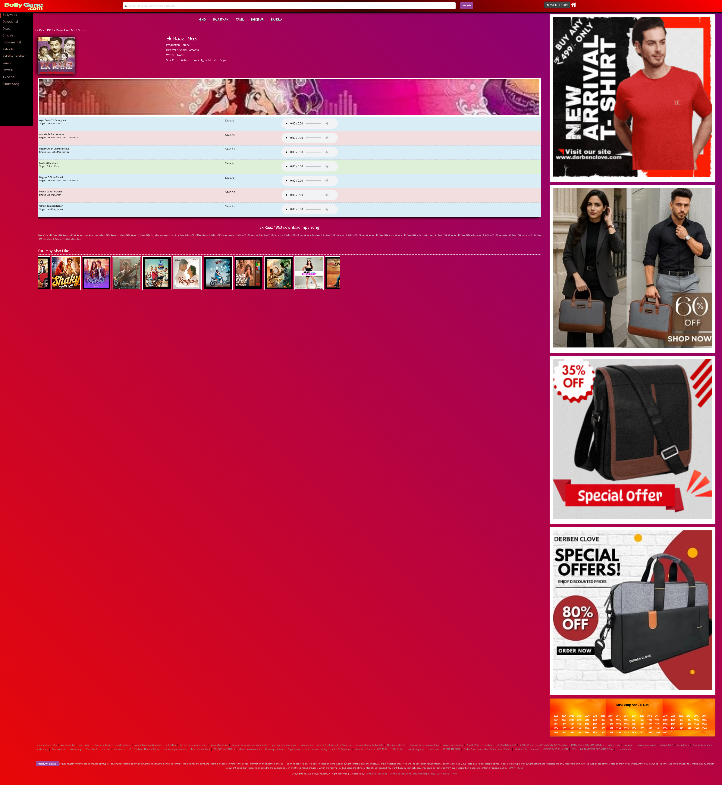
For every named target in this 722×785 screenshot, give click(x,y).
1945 (704, 728)
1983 (564, 724)
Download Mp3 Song (376, 773)
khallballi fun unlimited (526, 749)
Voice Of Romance (341, 749)
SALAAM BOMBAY (506, 744)
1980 (587, 724)
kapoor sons (306, 744)
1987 (688, 720)
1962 (571, 728)
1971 (657, 724)
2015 (626, 715)
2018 (603, 715)
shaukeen (433, 749)
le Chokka (171, 744)
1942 (571, 732)
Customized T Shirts (447, 773)
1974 (634, 724)
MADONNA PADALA (224, 749)
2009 (673, 715)
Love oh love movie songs (193, 744)
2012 (649, 715)
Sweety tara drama (453, 744)
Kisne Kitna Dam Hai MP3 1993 (371, 749)
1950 (665, 728)
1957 (610, 728)
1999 (595, 720)
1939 (595, 732)
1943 (564, 732)
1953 (642, 728)
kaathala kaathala (200, 749)
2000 (587, 720)
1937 (610, 732)
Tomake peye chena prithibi (424, 744)
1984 (556, 724)
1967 (688, 724)
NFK (574, 749)
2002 (571, 720)
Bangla (276, 19)
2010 (665, 715)
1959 (595, 728)
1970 (665, 724)
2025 (556, 715)
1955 (626, 728)
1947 (688, 728)
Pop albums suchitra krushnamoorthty (308, 749)
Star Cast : (172, 60)
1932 (649, 732)
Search (467, 5)
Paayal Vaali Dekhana (50, 191)
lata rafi (106, 749)
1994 (634, 720)
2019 (595, 715)
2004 (556, 720)
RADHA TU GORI (451, 749)
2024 (564, 715)
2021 (579, 715)
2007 (688, 715)
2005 (704, 715)
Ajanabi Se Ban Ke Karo (51, 134)
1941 (579, 732)
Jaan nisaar (84, 744)
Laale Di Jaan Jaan (48, 163)
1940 (587, 732)
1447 (665, 732)
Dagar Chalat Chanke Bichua (54, 148)
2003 (564, 720)
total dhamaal (624, 749)
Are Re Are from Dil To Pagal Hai (334, 744)
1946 (696, 728)
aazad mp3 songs (647, 744)
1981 (579, 724)
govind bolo (683, 744)
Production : (173, 45)
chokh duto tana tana (250, 749)
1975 (626, 724)
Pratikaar (628, 744)
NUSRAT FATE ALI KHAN (555, 749)
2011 (657, 715)
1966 (696, 724)
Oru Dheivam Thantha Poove (144, 749)
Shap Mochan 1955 (47, 744)
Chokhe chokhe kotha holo (369, 744)
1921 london (397, 749)
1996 (618, 720)
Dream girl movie (274, 749)
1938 (603, 732)
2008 (681, 715)
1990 (665, 720)
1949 (673, 728)
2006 (696, 715)
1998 (603, 720)
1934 (634, 732)
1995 (626, 720)
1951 (657, 728)
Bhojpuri (257, 19)
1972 (649, 724)
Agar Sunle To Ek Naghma (53, 120)
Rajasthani (221, 19)
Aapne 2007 (666, 744)
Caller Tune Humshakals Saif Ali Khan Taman (487, 749)
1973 (642, 724)
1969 (673, 724)
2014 (634, 715)
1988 (681, 720)
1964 (556, 728)
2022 (571, 715)
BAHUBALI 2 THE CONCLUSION (587, 744)
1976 (618, 724)
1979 (595, 724)
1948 (681, 728)
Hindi (202, 19)
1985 (704, 720)
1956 (618, 728)
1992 (649, 720)
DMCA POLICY (515, 767)
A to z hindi (614, 744)
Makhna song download (284, 744)
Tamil (240, 19)
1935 (626, 732)
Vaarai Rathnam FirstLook (148, 744)
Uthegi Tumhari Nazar (51, 205)
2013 (642, 715)
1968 (681, 724)
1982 (571, 724)
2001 (579, 720)
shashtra (488, 744)
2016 (618, 715)
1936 (618, 732)
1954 (634, 728)
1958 (603, 728)
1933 (642, 732)
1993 (642, 720)
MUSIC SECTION (558, 5)
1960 (587, 728)
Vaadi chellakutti (219, 744)
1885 (657, 732)
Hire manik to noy (396, 744)
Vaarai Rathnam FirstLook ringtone (113, 744)
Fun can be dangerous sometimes (249, 744)
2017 (610, 715)
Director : (172, 50)
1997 (610, 720)
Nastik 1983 (473, 744)
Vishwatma (119, 749)
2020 (587, 715)
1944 (556, 732)
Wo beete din (68, 744)
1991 (657, 720)
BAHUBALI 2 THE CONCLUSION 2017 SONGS (543, 744)
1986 (696, 720)
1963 (564, 728)
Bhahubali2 (91, 749)
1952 (649, 728)
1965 (704, 724)
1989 (673, 720)
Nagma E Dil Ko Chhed (51, 177)
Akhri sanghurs (416, 749)
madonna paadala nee (175, 749)
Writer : (171, 55)
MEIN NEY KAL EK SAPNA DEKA (596, 749)
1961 (579, 728)
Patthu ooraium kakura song (66, 749)
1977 (610, 724)
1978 (603, 724)
